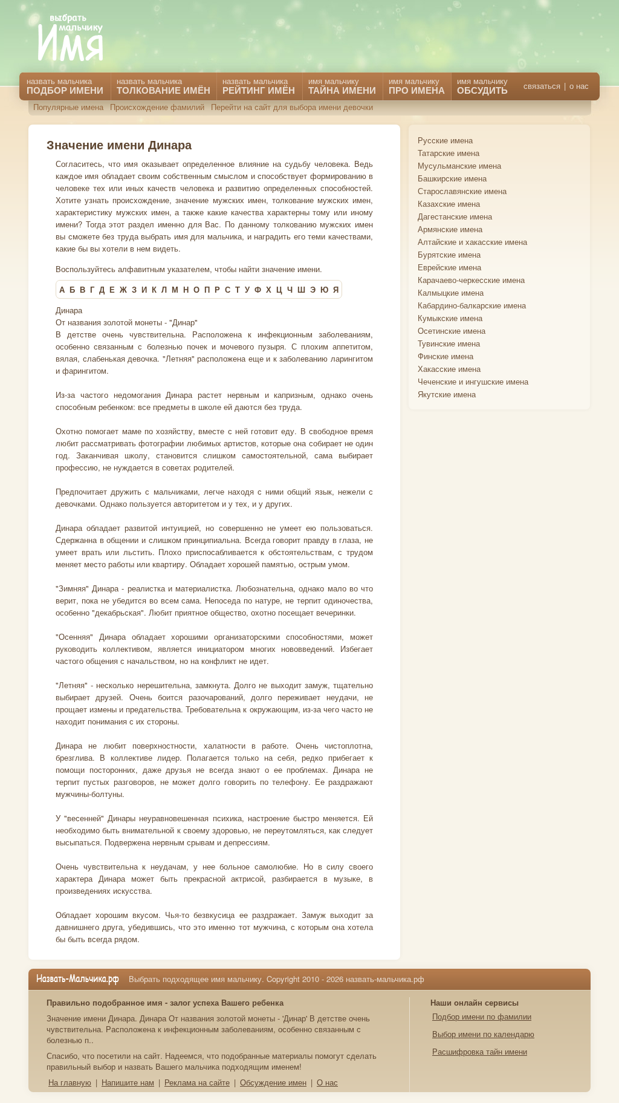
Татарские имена (448, 152)
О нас (327, 1082)
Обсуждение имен (273, 1082)
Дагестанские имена (455, 216)
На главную (69, 1082)
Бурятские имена (449, 254)
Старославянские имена (462, 191)
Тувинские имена (449, 343)
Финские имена (445, 356)
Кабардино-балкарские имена (472, 305)
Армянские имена (450, 229)
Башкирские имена (452, 178)
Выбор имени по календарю (483, 1034)
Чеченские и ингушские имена (473, 381)
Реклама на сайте (197, 1082)
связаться (541, 85)
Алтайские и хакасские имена (472, 241)
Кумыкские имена (450, 318)
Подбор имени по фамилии (481, 1016)
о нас (579, 85)
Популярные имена (68, 106)
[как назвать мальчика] (79, 38)
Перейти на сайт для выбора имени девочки (292, 106)
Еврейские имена (449, 267)
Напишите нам (128, 1082)
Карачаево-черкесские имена (471, 279)
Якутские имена (447, 394)
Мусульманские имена (459, 165)
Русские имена (445, 140)
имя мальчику (482, 86)
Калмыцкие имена (451, 292)
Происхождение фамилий (157, 106)
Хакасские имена (449, 368)
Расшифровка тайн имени (479, 1051)
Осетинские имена (451, 330)
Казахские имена (449, 203)
